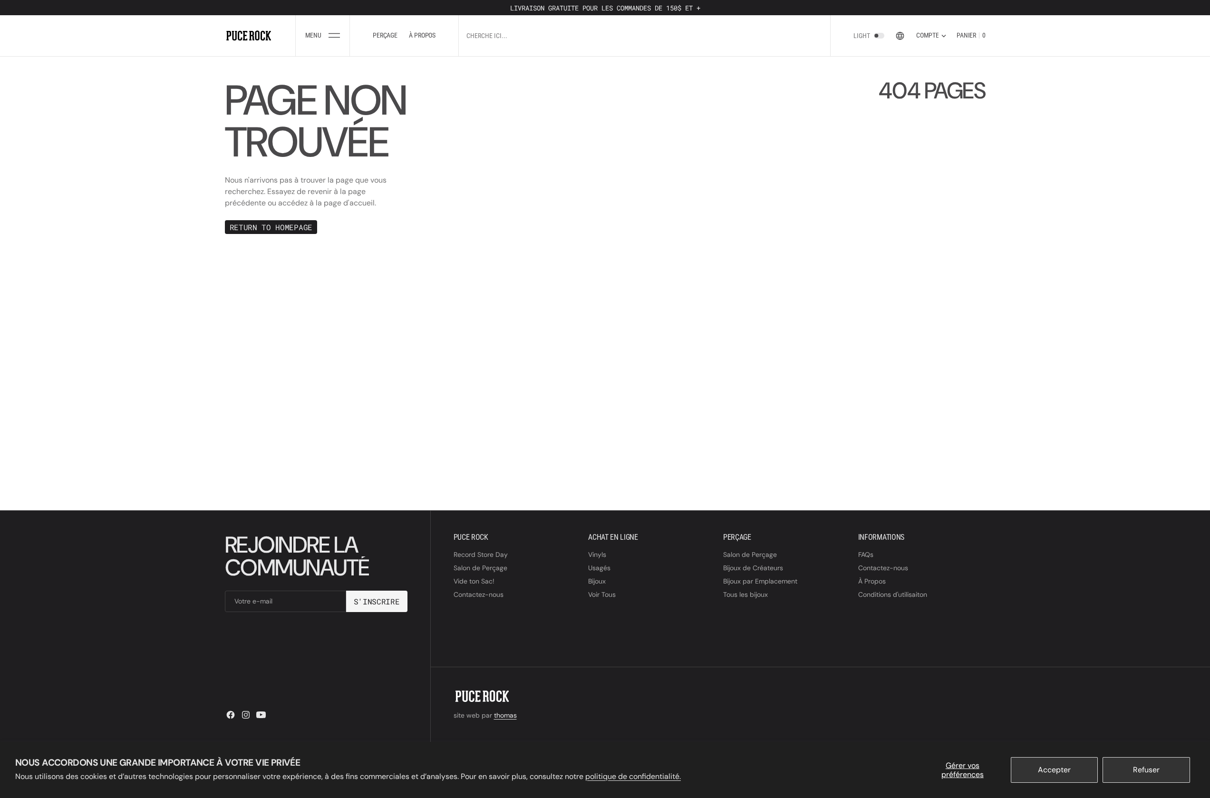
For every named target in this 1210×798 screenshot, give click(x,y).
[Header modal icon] (334, 35)
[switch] (879, 36)
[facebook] (230, 714)
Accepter (1054, 770)
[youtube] (261, 714)
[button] (322, 35)
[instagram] (246, 714)
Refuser (1146, 770)
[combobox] (570, 35)
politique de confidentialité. (633, 776)
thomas (505, 715)
